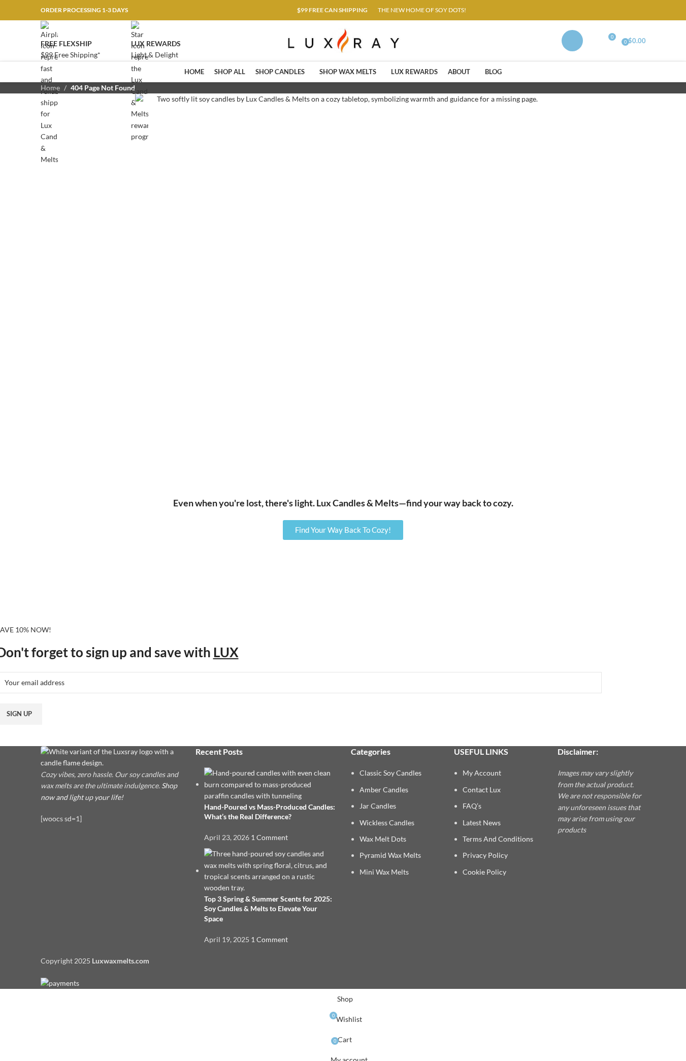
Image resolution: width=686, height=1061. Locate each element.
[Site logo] (343, 40)
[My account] (572, 40)
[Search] (593, 40)
